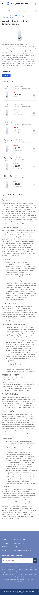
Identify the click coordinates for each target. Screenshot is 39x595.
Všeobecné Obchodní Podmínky (25, 550)
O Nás (4, 550)
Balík (21, 195)
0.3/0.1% (6, 75)
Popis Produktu (7, 195)
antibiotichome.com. (18, 591)
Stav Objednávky (20, 543)
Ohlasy (15, 195)
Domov (4, 16)
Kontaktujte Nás (19, 540)
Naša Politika (6, 543)
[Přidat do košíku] (33, 95)
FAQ (15, 547)
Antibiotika (11, 16)
